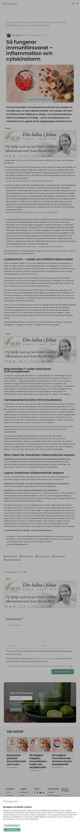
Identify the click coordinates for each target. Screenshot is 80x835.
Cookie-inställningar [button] (12, 825)
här (36, 819)
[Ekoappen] (10, 801)
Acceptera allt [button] (12, 830)
